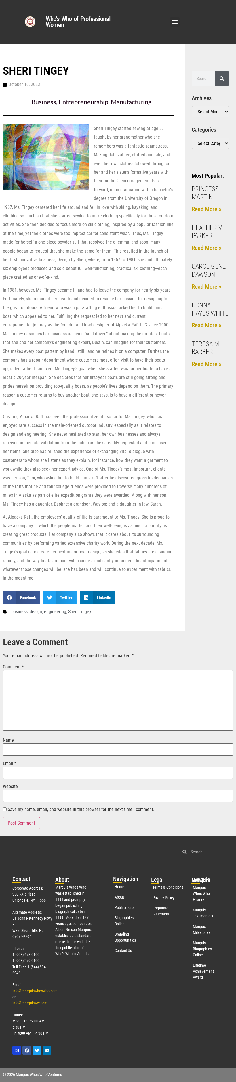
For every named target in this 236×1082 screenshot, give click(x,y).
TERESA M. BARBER (206, 348)
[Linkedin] (47, 1050)
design (36, 611)
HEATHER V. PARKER (207, 232)
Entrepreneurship (83, 102)
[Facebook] (26, 1050)
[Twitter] (37, 1050)
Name (10, 740)
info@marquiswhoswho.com (35, 991)
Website (10, 786)
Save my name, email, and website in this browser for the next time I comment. (81, 809)
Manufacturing (131, 102)
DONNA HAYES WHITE (210, 309)
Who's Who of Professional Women (78, 22)
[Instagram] (16, 1050)
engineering (55, 611)
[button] (175, 22)
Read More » (206, 209)
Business (43, 102)
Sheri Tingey (79, 611)
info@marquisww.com (29, 1003)
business (19, 611)
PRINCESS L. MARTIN (208, 193)
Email (9, 763)
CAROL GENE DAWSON (209, 270)
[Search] (222, 78)
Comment (13, 667)
